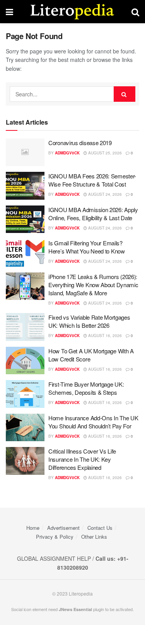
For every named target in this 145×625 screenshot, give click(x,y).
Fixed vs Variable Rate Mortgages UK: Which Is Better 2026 (89, 321)
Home (32, 527)
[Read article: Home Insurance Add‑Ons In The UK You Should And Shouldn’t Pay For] (25, 428)
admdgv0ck (67, 153)
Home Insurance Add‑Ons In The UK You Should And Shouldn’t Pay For (93, 422)
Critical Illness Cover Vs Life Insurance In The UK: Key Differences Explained (82, 459)
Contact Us (100, 527)
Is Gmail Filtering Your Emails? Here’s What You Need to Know (86, 247)
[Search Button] (135, 11)
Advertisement (63, 527)
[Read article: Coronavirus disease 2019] (25, 152)
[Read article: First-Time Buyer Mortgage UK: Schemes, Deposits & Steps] (25, 394)
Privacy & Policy (54, 536)
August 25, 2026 (104, 153)
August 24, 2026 (104, 194)
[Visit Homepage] (72, 11)
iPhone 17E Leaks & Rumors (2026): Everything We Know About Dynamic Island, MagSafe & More (93, 284)
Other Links (94, 536)
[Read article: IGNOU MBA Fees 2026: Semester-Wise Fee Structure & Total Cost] (25, 186)
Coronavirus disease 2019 (80, 143)
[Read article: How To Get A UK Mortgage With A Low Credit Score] (25, 361)
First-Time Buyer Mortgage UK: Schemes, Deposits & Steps (86, 388)
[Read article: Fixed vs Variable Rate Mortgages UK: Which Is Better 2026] (25, 327)
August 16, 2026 (104, 335)
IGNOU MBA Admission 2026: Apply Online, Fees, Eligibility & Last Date (93, 213)
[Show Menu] (9, 11)
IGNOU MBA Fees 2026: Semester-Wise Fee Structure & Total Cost (92, 180)
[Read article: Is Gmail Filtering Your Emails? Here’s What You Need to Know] (25, 253)
